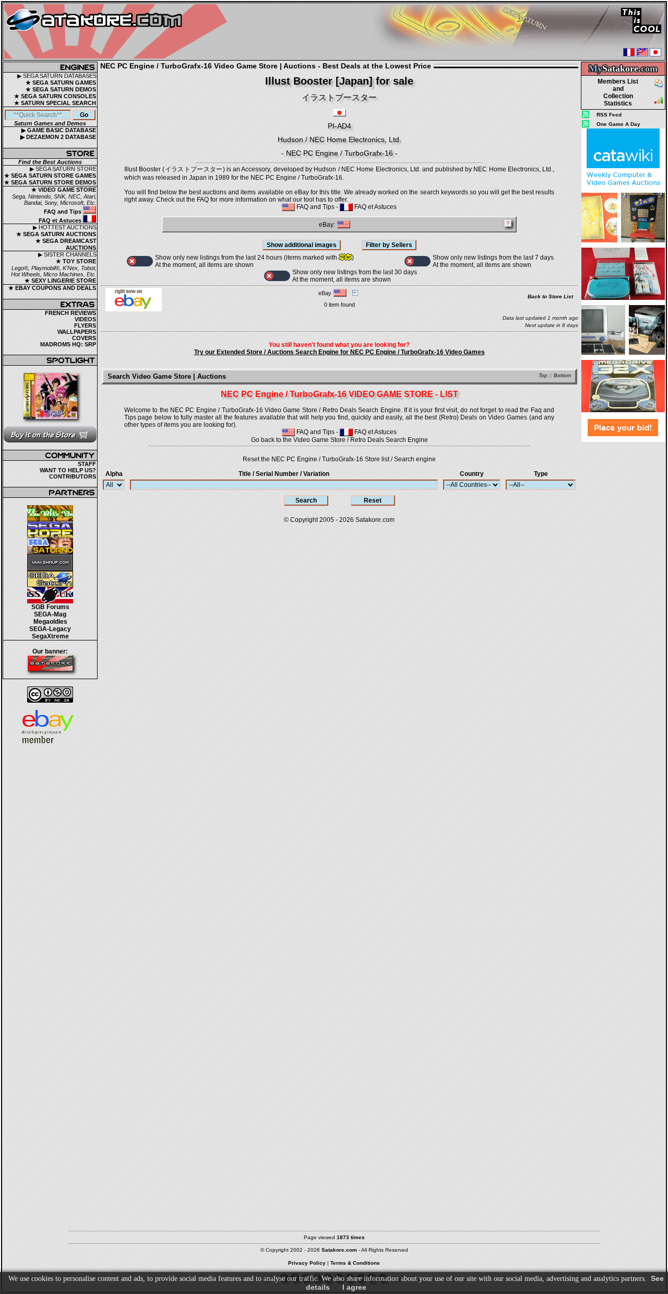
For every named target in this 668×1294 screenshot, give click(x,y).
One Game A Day (618, 124)
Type (541, 473)
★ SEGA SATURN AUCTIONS (56, 234)
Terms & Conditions (355, 1263)
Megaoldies (50, 621)
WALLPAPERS (76, 332)
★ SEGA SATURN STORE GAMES (50, 175)
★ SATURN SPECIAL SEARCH (55, 103)
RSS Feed (609, 115)
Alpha (114, 473)
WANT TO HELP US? (68, 470)
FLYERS (85, 325)
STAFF (87, 464)
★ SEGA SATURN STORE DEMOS (50, 182)
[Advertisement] (623, 600)
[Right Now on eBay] (133, 309)
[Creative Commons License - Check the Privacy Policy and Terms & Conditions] (50, 694)
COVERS (84, 338)
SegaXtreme (50, 636)
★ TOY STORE (76, 261)
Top (543, 375)
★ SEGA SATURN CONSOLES (55, 96)
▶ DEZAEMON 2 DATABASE (58, 137)
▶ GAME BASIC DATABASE (58, 130)
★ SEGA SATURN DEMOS (61, 89)
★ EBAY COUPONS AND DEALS (52, 288)
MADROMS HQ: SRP (68, 344)
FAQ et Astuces (61, 220)
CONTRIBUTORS (72, 476)
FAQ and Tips (63, 211)
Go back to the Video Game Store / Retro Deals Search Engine (339, 440)
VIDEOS (85, 319)
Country (472, 473)
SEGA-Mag (50, 614)
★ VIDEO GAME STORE (63, 189)
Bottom (562, 375)
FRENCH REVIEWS (70, 313)
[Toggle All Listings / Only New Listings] (140, 261)
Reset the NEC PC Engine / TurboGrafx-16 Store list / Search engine (339, 459)
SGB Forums (50, 607)
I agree (354, 1287)
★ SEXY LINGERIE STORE (60, 280)
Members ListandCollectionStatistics (618, 92)
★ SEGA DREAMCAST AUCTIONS (66, 244)
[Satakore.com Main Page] (118, 31)
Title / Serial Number (283, 473)
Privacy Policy (307, 1263)
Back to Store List (550, 296)
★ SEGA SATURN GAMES (61, 82)
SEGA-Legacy (50, 629)
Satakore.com (375, 519)
